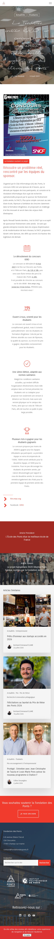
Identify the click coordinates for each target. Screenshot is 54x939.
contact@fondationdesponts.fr (16, 849)
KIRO (22, 505)
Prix (17, 693)
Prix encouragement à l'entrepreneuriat (21, 763)
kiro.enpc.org (34, 283)
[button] (50, 3)
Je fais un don (28, 814)
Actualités (20, 15)
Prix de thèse (25, 693)
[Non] (51, 932)
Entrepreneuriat (21, 631)
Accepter (27, 935)
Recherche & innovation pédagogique (21, 697)
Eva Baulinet (19, 76)
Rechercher (8, 858)
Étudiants (33, 15)
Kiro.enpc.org (15, 498)
